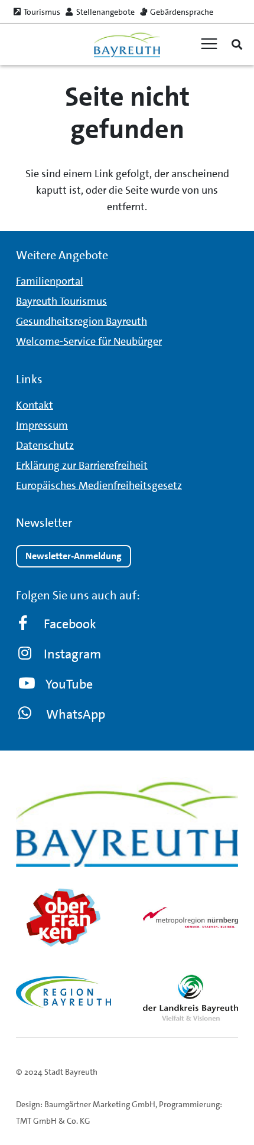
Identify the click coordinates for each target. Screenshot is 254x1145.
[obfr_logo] (63, 917)
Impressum (42, 425)
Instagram (72, 654)
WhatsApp (75, 714)
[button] (237, 44)
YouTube (69, 684)
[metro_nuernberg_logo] (190, 917)
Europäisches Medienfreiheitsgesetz (99, 485)
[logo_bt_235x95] (126, 44)
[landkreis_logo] (190, 998)
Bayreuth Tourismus (61, 301)
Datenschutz (45, 445)
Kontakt (34, 405)
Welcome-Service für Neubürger (89, 341)
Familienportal (49, 281)
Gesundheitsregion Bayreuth (81, 321)
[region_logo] (63, 992)
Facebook (70, 623)
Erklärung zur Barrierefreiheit (82, 465)
